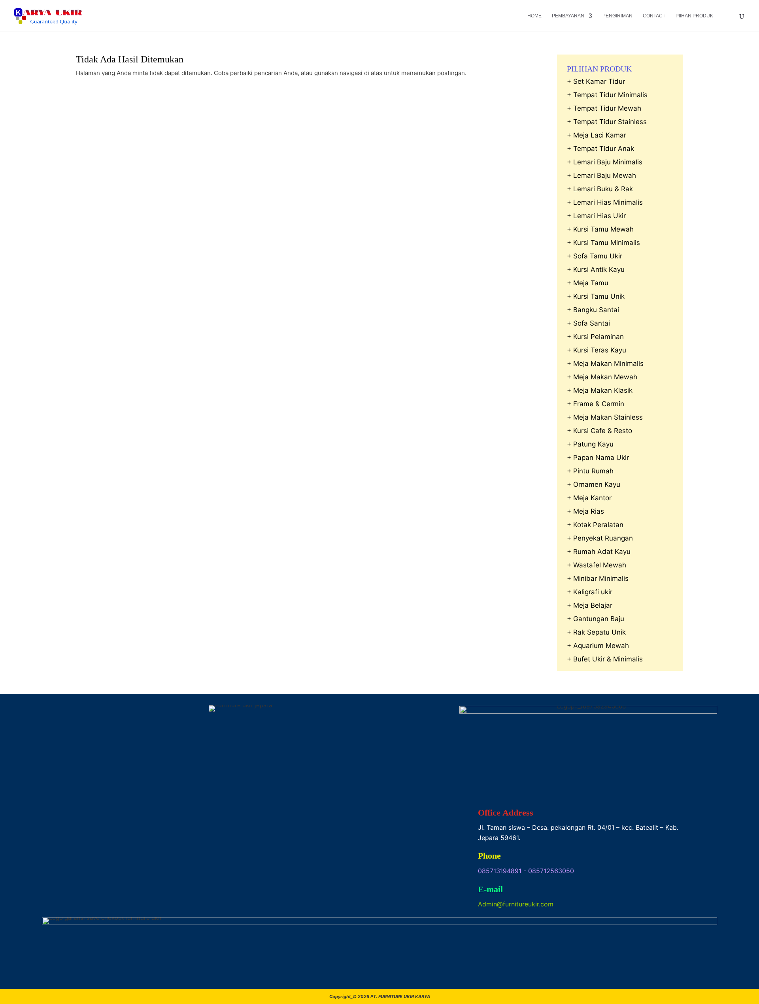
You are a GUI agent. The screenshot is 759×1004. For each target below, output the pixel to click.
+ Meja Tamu (587, 283)
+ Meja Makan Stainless (605, 417)
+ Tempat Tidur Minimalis (607, 95)
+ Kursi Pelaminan (595, 337)
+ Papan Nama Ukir (598, 458)
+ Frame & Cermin (595, 404)
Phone (489, 856)
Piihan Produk (694, 16)
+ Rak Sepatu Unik (596, 632)
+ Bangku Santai (593, 310)
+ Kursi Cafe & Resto (599, 431)
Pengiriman (617, 16)
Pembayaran (568, 16)
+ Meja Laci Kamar (596, 135)
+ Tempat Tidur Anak (600, 149)
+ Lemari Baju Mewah (601, 175)
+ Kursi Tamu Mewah (600, 229)
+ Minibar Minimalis (598, 578)
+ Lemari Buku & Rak (600, 189)
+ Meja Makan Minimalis (605, 363)
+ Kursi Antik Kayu (596, 269)
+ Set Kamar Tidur (596, 81)
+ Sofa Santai (588, 323)
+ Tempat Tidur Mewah (604, 108)
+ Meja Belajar (589, 605)
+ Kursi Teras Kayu (596, 350)
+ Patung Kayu (590, 444)
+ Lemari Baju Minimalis (604, 162)
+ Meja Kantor (589, 498)
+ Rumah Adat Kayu (599, 552)
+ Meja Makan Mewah (602, 377)
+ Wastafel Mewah (596, 565)
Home (534, 16)
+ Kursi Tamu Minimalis (603, 243)
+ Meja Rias (585, 511)
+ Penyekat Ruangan (600, 538)
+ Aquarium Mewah (598, 646)
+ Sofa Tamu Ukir (594, 256)
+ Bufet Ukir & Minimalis (605, 659)
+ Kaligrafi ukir (589, 592)
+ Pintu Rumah (590, 471)
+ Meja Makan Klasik (599, 390)
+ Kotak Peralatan (595, 525)
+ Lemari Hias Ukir (596, 216)
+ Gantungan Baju (595, 619)
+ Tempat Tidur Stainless (607, 122)
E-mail (490, 889)
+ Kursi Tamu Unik (596, 296)
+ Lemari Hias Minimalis (605, 202)
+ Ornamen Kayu (593, 484)
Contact (654, 16)
